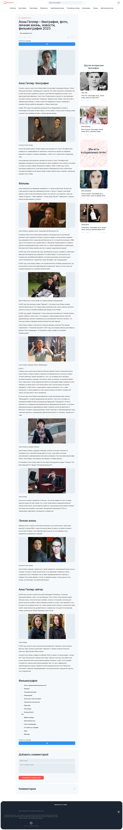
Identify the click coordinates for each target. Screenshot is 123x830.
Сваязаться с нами (60, 804)
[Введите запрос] (66, 2)
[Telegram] (118, 2)
